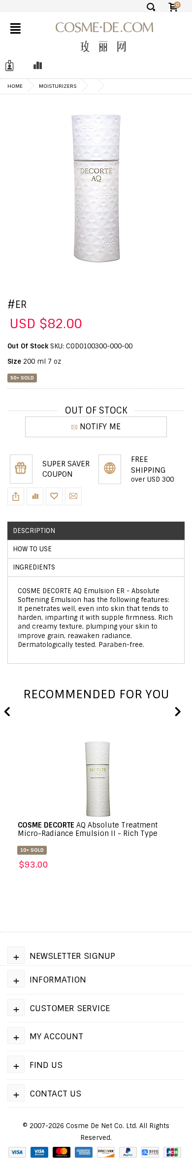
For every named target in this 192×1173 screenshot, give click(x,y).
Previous (7, 712)
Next (177, 712)
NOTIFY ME (100, 426)
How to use (32, 549)
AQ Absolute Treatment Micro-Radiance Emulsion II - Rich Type (88, 829)
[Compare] (35, 65)
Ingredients (34, 567)
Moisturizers (58, 85)
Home (15, 85)
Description (34, 531)
